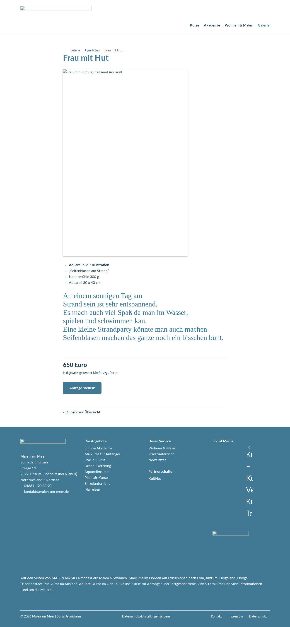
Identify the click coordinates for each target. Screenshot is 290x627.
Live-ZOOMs (95, 460)
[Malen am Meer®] (64, 50)
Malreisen (92, 489)
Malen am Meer (43, 616)
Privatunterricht (161, 454)
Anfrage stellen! (82, 388)
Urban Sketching (98, 466)
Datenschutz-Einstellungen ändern (146, 616)
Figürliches (92, 50)
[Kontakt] (256, 13)
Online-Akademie (98, 448)
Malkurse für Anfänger (102, 454)
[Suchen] (246, 13)
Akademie (212, 25)
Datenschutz (258, 616)
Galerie (264, 25)
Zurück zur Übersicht (83, 412)
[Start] (225, 13)
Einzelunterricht (97, 483)
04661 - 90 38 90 (37, 486)
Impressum (235, 616)
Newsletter (157, 460)
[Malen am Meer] (56, 12)
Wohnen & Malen (239, 25)
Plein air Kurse (96, 478)
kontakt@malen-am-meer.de (46, 492)
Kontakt (216, 616)
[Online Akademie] (235, 13)
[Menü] (267, 13)
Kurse (194, 25)
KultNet (154, 478)
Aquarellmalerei (97, 472)
